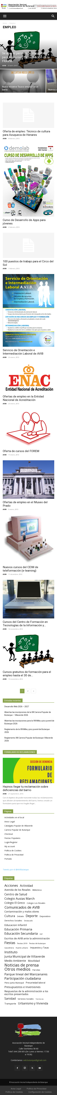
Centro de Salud (15, 894)
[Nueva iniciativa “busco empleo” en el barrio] (23, 89)
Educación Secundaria (21, 933)
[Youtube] (39, 1068)
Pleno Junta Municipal (14, 982)
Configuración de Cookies (40, 1092)
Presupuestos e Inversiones (22, 987)
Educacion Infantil (15, 925)
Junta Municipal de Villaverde (24, 956)
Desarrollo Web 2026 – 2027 (16, 706)
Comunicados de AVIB (22, 907)
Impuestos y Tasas (39, 947)
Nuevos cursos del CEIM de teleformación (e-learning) (20, 568)
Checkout (8, 834)
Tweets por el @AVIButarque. (16, 869)
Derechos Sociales (13, 920)
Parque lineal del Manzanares (25, 974)
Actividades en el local (14, 817)
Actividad (26, 885)
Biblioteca (37, 889)
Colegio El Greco (14, 902)
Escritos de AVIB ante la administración (27, 938)
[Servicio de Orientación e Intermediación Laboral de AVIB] (28, 310)
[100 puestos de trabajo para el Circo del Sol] (28, 245)
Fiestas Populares (12, 838)
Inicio (5, 23)
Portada (8, 858)
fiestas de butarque (37, 943)
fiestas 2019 (22, 943)
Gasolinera (9, 948)
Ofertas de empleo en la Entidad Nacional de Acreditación (23, 398)
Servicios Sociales (26, 998)
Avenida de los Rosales (17, 889)
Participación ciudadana (22, 978)
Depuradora (45, 916)
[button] (4, 16)
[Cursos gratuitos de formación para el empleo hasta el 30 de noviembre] (28, 651)
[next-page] (33, 691)
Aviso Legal (9, 821)
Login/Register (10, 842)
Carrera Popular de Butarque (17, 830)
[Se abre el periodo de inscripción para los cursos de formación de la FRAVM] (28, 50)
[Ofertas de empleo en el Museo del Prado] (28, 479)
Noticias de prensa (21, 964)
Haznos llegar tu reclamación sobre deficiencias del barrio (25, 788)
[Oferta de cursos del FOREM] (28, 428)
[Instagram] (25, 1068)
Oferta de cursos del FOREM (21, 451)
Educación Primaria (18, 929)
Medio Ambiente (15, 960)
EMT (41, 934)
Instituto (10, 952)
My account (9, 846)
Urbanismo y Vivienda (33, 1003)
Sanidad (10, 998)
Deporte (32, 915)
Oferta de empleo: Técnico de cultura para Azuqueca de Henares (26, 133)
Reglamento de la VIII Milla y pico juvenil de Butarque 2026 (27, 730)
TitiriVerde (40, 999)
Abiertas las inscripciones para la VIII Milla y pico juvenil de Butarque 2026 (29, 722)
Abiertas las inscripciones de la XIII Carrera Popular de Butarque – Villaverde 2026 (27, 713)
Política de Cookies (12, 850)
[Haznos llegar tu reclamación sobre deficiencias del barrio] (28, 770)
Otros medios (17, 969)
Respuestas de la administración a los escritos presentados (26, 993)
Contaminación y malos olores (21, 911)
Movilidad (34, 960)
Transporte (10, 1003)
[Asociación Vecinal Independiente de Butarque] (28, 6)
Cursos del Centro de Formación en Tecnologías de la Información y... (25, 623)
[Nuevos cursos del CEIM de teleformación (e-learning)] (28, 539)
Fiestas (9, 942)
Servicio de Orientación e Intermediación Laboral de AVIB (23, 352)
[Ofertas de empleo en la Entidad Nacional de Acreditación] (28, 378)
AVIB (4, 66)
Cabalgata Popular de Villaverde (18, 825)
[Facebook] (17, 1068)
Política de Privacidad (13, 854)
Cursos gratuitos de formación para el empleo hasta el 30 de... (27, 673)
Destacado (28, 921)
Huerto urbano (22, 948)
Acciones (11, 885)
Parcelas (36, 969)
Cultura (9, 915)
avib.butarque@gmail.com (34, 1060)
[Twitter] (32, 1068)
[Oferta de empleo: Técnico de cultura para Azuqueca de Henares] (28, 115)
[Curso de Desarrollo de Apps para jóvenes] (28, 180)
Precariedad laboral (35, 982)
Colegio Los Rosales (36, 903)
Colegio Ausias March (19, 898)
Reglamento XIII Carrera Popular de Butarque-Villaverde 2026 (28, 739)
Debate (20, 916)
